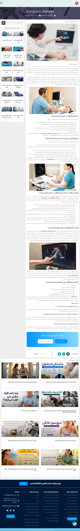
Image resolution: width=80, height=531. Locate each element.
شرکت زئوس (29, 529)
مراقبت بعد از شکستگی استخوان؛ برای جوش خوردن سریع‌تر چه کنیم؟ (61, 382)
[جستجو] (3, 23)
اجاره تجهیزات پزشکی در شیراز (51, 492)
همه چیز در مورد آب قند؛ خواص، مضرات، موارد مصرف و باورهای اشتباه (22, 440)
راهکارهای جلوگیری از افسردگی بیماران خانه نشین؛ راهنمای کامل (22, 382)
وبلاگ (26, 15)
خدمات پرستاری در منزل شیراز (48, 231)
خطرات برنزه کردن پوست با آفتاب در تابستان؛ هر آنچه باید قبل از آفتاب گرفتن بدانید (20, 469)
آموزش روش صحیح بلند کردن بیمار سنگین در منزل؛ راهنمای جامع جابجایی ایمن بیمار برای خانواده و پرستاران (60, 411)
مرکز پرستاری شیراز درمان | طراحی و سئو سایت (43, 529)
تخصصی (33, 15)
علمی (29, 15)
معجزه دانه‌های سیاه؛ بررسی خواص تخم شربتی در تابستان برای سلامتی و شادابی (61, 469)
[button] (28, 64)
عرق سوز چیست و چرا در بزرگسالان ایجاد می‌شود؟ (65, 440)
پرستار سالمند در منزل (6, 40)
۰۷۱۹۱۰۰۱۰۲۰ (50, 160)
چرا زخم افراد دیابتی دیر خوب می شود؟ (29, 411)
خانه (77, 21)
